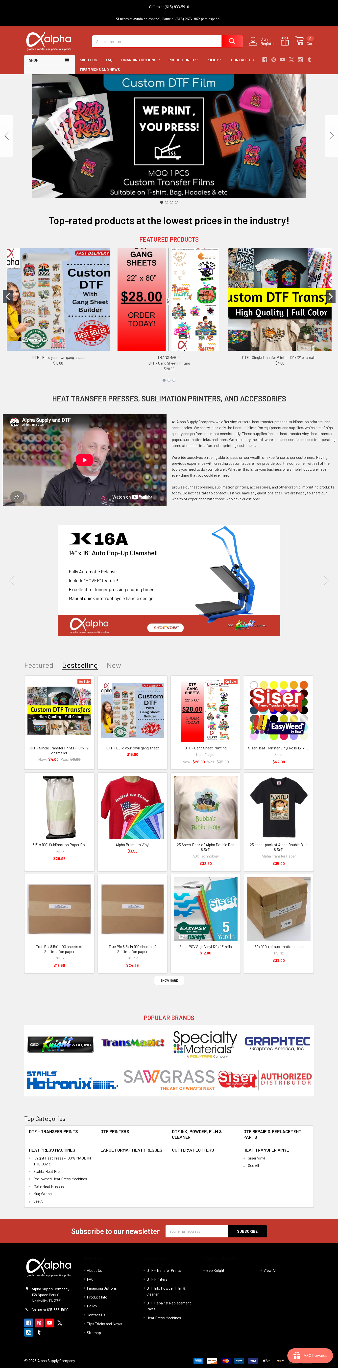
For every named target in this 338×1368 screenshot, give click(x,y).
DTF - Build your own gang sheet (58, 357)
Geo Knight (215, 1270)
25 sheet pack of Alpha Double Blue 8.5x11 (279, 847)
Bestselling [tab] (80, 665)
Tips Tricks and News (99, 69)
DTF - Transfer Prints (53, 1131)
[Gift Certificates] (288, 41)
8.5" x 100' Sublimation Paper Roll (59, 844)
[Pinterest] (273, 59)
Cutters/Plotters (193, 1150)
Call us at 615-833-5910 (50, 1309)
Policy (212, 60)
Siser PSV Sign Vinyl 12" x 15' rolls (205, 946)
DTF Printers (114, 1131)
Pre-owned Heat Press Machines (60, 1178)
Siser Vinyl (256, 1158)
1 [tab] (160, 626)
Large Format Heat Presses (131, 1150)
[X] (291, 59)
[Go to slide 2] (331, 136)
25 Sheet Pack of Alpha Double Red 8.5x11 (205, 847)
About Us (88, 60)
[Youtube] (282, 59)
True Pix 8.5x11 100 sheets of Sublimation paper (59, 949)
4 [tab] (174, 626)
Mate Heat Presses (49, 1186)
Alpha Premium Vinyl (132, 844)
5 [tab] (178, 626)
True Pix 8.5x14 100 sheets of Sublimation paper (132, 949)
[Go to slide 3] (171, 202)
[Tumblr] (309, 59)
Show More (169, 980)
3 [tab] (170, 626)
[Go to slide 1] (161, 202)
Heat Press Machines (52, 1150)
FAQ (109, 60)
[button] (60, 1044)
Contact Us (242, 60)
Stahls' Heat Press (48, 1171)
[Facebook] (264, 59)
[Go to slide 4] (6, 136)
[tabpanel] (169, 580)
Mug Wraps (42, 1193)
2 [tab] (165, 626)
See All (38, 1201)
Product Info (181, 60)
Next (327, 580)
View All (270, 1270)
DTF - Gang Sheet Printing (169, 363)
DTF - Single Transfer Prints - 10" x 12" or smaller (280, 357)
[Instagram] (300, 59)
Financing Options (138, 60)
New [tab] (114, 665)
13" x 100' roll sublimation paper (278, 946)
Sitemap (94, 1332)
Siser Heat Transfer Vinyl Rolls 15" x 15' (278, 747)
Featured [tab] (38, 665)
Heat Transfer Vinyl (266, 1150)
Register (268, 43)
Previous (11, 580)
